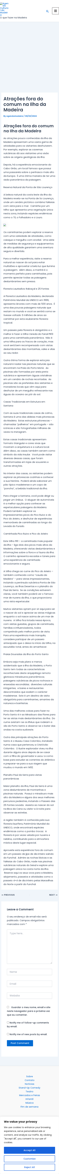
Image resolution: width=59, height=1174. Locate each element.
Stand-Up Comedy (29, 1087)
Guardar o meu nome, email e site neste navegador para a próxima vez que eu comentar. (28, 1011)
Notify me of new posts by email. (28, 1034)
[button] (47, 11)
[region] (29, 1145)
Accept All (29, 1150)
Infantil (29, 1099)
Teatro (29, 1091)
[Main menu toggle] (55, 10)
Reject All (29, 1167)
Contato (29, 1080)
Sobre (29, 1076)
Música (29, 1102)
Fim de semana (29, 1106)
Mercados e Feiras (29, 1095)
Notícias (29, 1084)
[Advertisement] (29, 61)
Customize (29, 1158)
